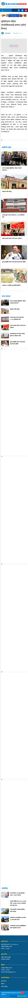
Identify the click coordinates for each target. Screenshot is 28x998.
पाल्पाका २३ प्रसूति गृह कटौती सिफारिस (11, 285)
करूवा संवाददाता (7, 33)
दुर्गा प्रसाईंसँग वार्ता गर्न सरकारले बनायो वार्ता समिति (13, 262)
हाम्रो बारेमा (3, 981)
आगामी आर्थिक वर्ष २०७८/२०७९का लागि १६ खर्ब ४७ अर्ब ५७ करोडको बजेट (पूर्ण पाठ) (18, 903)
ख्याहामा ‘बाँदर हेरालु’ (7, 191)
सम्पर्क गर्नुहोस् (4, 986)
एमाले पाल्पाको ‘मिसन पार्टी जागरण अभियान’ (12, 238)
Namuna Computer (22, 996)
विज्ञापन (3, 983)
